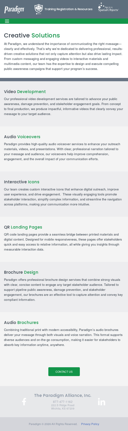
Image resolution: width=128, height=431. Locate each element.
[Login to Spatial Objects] (108, 7)
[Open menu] (7, 21)
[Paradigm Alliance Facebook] (24, 401)
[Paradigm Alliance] (14, 9)
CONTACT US (64, 372)
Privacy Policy (90, 424)
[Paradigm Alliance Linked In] (101, 401)
